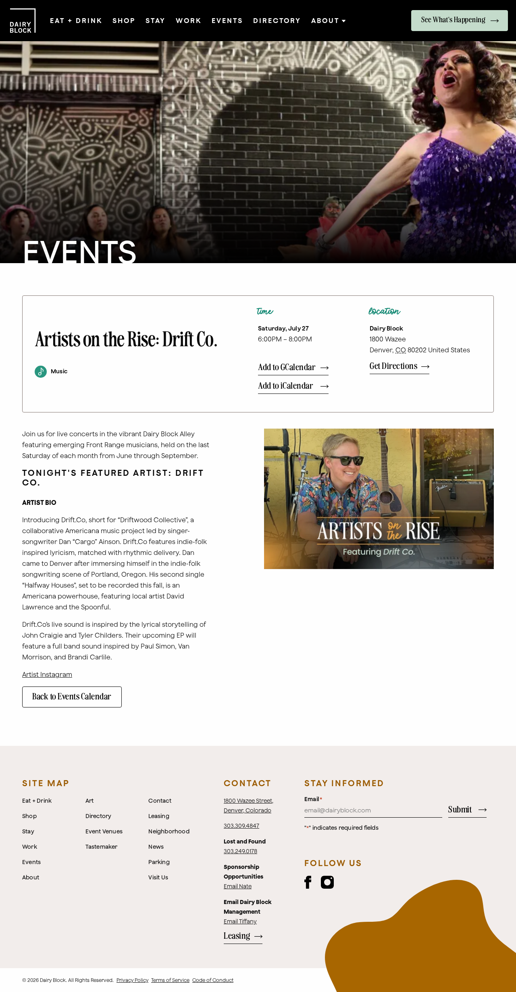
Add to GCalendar (287, 367)
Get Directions (393, 366)
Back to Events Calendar (72, 697)
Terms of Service (170, 980)
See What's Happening (453, 20)
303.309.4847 (241, 825)
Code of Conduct (212, 980)
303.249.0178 (240, 851)
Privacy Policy (132, 980)
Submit (460, 810)
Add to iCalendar (285, 386)
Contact (248, 783)
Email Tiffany (240, 921)
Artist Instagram (47, 674)
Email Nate (238, 886)
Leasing (237, 936)
